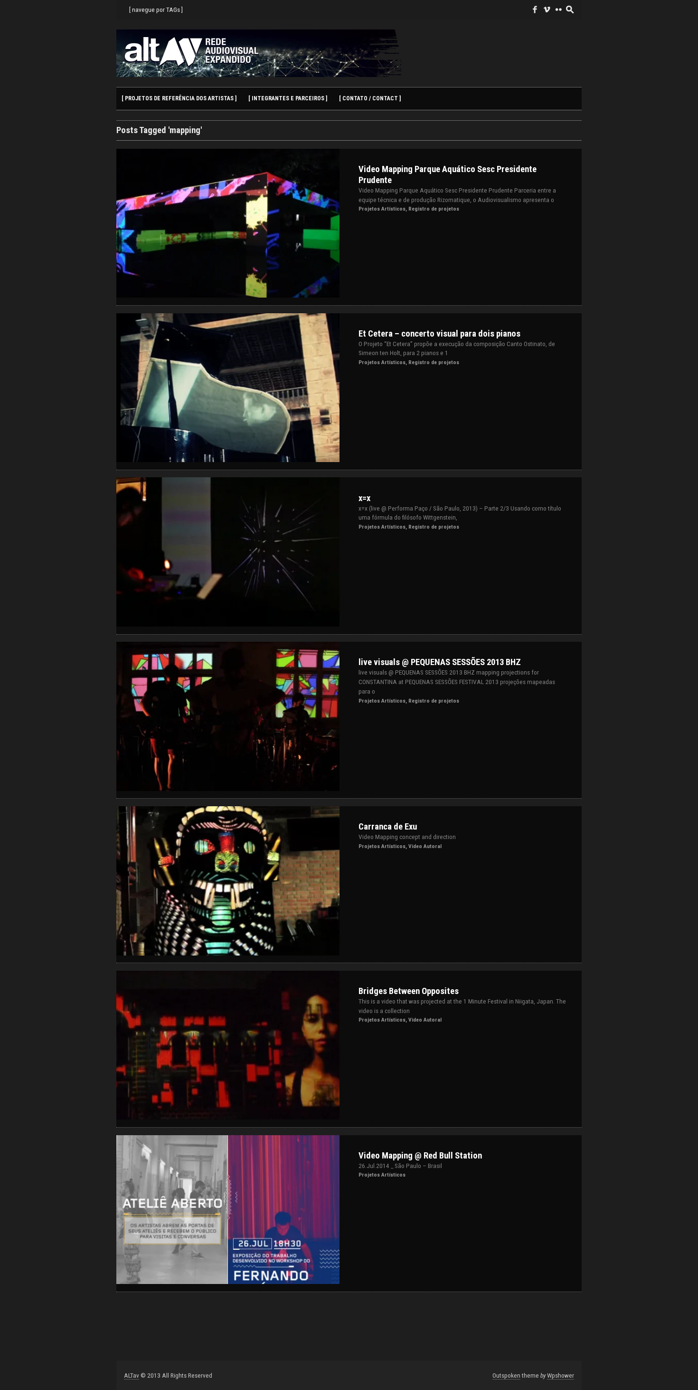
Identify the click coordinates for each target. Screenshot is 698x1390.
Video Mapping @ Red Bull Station (420, 1155)
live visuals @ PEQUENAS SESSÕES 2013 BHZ (439, 662)
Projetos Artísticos (382, 208)
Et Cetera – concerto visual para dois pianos (439, 333)
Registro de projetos (433, 208)
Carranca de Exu (387, 826)
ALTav (131, 1375)
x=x (364, 498)
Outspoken (506, 1375)
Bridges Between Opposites (408, 991)
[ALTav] (258, 53)
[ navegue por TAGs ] (156, 9)
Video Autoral (425, 846)
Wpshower (560, 1375)
